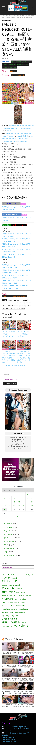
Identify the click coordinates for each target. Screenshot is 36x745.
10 (5, 502)
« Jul (17, 516)
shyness (22, 305)
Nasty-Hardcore (14, 602)
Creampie (23, 133)
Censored (9, 133)
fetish (20, 595)
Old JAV (6, 545)
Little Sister (25, 136)
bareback (24, 575)
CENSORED (16, 300)
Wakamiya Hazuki (9, 67)
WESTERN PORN (9, 555)
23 (32, 506)
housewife (7, 599)
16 (32, 502)
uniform (24, 622)
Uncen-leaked (22, 141)
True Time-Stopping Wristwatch (15, 296)
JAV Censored (8, 534)
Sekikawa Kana (22, 64)
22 (27, 506)
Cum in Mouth (6, 303)
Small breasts (20, 612)
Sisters (26, 139)
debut (18, 592)
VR (11, 626)
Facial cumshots (7, 595)
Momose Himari (9, 64)
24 (5, 509)
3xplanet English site (19, 726)
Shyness (20, 139)
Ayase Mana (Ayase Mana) (21, 61)
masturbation (23, 599)
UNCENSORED (11, 622)
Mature (5, 602)
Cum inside (11, 136)
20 (19, 506)
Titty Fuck (12, 141)
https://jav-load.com (8, 737)
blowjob (15, 578)
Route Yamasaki (18, 75)
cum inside (15, 303)
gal (24, 595)
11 (9, 502)
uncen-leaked (21, 308)
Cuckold (19, 589)
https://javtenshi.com (9, 739)
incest (22, 303)
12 (14, 502)
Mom (32, 136)
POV (12, 606)
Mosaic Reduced (6, 16)
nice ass (22, 602)
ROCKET (13, 71)
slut (12, 612)
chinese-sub (22, 582)
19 (14, 506)
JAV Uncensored (9, 538)
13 (19, 502)
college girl (5, 585)
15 (27, 502)
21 (23, 506)
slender (5, 612)
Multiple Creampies (9, 139)
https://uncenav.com (9, 741)
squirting (5, 308)
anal (19, 575)
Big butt (30, 575)
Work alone (20, 625)
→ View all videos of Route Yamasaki (14, 365)
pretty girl (20, 606)
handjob (28, 595)
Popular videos (9, 548)
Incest (18, 136)
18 (9, 506)
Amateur (11, 574)
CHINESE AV (8, 524)
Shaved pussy (23, 609)
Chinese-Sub (8, 527)
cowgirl (18, 585)
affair (3, 575)
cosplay (11, 585)
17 (5, 506)
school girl (14, 609)
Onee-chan (5, 606)
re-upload (6, 609)
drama (23, 592)
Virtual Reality (5, 626)
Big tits (16, 133)
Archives (4, 563)
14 (23, 502)
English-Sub (8, 531)
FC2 (15, 595)
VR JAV (6, 552)
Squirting (5, 141)
